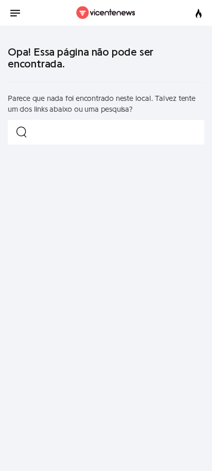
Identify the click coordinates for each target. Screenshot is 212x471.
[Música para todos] (106, 13)
